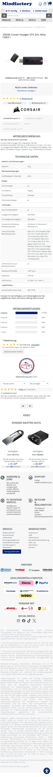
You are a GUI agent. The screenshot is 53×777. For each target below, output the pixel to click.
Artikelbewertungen (33, 118)
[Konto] (45, 3)
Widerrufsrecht (9, 532)
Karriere (32, 547)
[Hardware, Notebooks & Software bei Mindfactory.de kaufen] (17, 4)
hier (23, 762)
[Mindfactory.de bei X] (34, 620)
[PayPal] (42, 582)
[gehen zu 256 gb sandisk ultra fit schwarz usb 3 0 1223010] (38, 447)
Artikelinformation (11, 118)
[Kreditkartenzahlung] (42, 591)
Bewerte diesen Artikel (13, 351)
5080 (43, 20)
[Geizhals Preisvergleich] (6, 570)
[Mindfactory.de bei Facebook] (24, 620)
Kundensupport (9, 545)
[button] (4, 15)
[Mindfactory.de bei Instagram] (18, 620)
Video (26, 123)
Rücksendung (8, 535)
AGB (30, 535)
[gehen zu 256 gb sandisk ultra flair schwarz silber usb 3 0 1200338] (13, 447)
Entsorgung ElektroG (11, 540)
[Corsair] (26, 109)
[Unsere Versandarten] (26, 608)
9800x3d (6, 20)
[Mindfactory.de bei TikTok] (29, 620)
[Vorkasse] (11, 591)
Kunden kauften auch (12, 129)
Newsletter (7, 547)
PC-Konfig (12, 11)
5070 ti (32, 20)
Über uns (32, 542)
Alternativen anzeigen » (26, 90)
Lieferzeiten (7, 537)
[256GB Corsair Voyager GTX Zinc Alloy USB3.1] (26, 59)
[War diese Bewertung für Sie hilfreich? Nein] (30, 406)
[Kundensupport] (40, 3)
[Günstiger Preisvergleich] (20, 570)
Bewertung (26, 98)
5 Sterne (4, 312)
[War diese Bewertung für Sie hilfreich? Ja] (23, 406)
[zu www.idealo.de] (47, 570)
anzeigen (35, 344)
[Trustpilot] (34, 570)
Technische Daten (11, 123)
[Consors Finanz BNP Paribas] (26, 591)
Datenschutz (34, 537)
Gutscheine (33, 545)
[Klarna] (26, 582)
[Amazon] (10, 582)
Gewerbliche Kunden (11, 542)
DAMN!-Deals (41, 11)
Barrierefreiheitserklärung (39, 540)
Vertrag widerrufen (11, 551)
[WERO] (26, 595)
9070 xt (19, 20)
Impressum (33, 532)
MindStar (25, 11)
